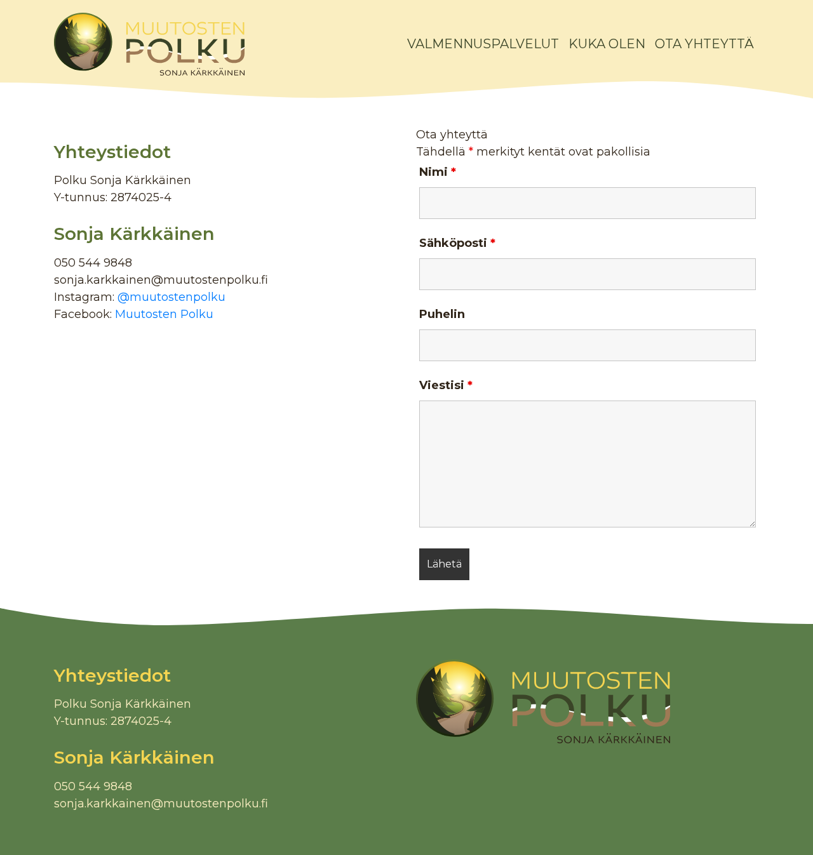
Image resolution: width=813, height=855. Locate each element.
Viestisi (446, 385)
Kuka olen (606, 43)
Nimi (437, 172)
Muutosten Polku (164, 314)
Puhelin (442, 314)
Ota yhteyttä (704, 43)
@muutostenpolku (171, 297)
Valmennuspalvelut (483, 43)
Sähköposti (457, 243)
